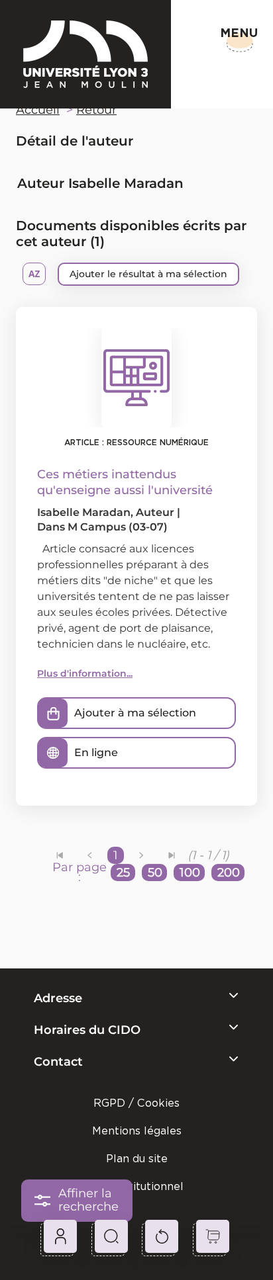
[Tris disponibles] (34, 273)
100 (190, 872)
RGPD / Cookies (136, 1103)
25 (123, 872)
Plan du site (137, 1158)
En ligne (96, 752)
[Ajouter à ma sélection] (53, 713)
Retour (96, 110)
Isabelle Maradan (84, 512)
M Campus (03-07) (118, 527)
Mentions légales (137, 1131)
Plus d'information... (85, 673)
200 (228, 872)
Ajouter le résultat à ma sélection (148, 274)
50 (155, 872)
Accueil (38, 110)
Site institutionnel (136, 1186)
